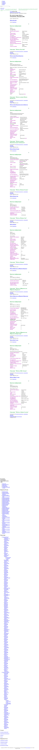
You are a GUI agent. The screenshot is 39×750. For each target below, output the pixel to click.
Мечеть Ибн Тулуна (14, 340)
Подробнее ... (12, 53)
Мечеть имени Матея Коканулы (16, 55)
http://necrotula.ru (28, 747)
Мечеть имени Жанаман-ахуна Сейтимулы (19, 104)
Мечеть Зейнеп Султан (14, 377)
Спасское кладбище (3, 743)
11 (16, 416)
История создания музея (4, 732)
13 (17, 416)
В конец (20, 416)
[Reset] (9, 6)
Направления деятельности (4, 733)
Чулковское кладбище (3, 742)
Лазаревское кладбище (4, 740)
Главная (11, 11)
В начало (11, 416)
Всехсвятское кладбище (4, 745)
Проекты (1, 735)
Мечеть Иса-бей (13, 20)
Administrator (14, 22)
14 (18, 416)
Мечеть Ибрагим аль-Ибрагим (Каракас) (18, 268)
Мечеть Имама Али (14, 196)
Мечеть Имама (13, 224)
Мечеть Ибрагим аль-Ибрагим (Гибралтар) (19, 296)
